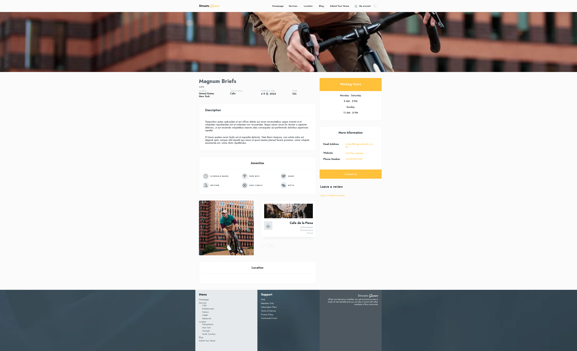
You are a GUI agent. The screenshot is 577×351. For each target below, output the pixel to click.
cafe (201, 87)
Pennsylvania (306, 230)
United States (206, 93)
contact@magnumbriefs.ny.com (359, 145)
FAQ (263, 299)
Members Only (267, 303)
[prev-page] (264, 245)
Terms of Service (268, 310)
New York (204, 96)
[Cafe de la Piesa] (288, 211)
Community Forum (269, 318)
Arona (310, 233)
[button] (375, 6)
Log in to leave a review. (332, 195)
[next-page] (271, 245)
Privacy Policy (267, 314)
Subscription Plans (269, 307)
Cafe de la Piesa (301, 223)
